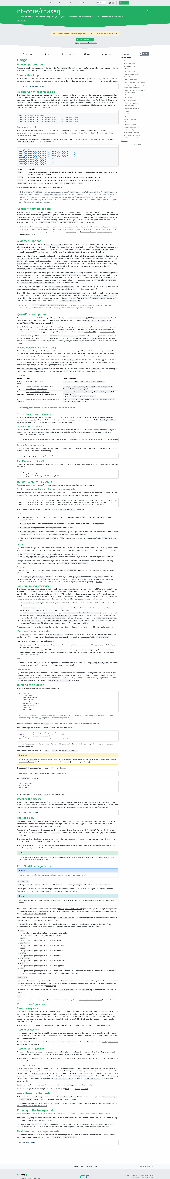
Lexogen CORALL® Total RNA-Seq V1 (37, 392)
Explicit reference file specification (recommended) (135, 91)
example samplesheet (27, 187)
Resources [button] (62, 3)
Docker (60, 940)
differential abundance (66, 652)
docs (82, 70)
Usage (49, 54)
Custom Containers (130, 124)
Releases (126, 54)
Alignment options (129, 77)
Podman (60, 951)
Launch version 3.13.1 (86, 39)
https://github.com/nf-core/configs (71, 909)
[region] (67, 439)
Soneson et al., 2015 (107, 332)
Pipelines (53, 3)
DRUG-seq (101, 417)
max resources (58, 1025)
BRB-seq (109, 417)
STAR (40, 244)
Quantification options (130, 79)
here (110, 1016)
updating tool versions (110, 1042)
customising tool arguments (97, 1058)
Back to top (124, 141)
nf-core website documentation (90, 1000)
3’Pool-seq (93, 417)
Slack (67, 1089)
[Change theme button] (113, 3)
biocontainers (63, 1035)
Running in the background (132, 135)
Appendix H (34, 394)
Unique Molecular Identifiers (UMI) (135, 82)
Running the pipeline (130, 100)
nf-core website (37, 485)
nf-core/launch (58, 794)
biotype (35, 329)
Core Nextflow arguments (131, 108)
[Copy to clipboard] (116, 85)
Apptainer (60, 966)
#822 (103, 338)
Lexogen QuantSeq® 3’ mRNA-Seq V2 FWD (39, 387)
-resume (127, 113)
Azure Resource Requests (131, 132)
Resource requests (130, 122)
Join (124, 3)
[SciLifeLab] (90, 1177)
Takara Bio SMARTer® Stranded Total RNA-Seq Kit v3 (43, 399)
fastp (64, 217)
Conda (59, 971)
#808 (71, 665)
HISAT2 (54, 252)
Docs (71, 3)
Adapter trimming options (131, 74)
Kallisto (84, 256)
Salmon (91, 247)
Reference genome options (132, 87)
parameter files (69, 845)
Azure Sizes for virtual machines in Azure (32, 1106)
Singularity (61, 945)
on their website (59, 430)
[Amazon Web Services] (83, 1177)
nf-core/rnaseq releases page (39, 830)
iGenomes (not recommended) (134, 95)
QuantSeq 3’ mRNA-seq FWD (44, 420)
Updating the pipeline (131, 103)
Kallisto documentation (69, 283)
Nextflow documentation (36, 1085)
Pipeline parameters (129, 63)
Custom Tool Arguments (132, 127)
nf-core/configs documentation (34, 914)
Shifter (59, 956)
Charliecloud (61, 961)
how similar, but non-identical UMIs (69, 369)
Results (107, 54)
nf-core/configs (129, 130)
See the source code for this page (85, 1167)
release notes (71, 232)
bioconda (73, 1035)
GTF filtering (128, 97)
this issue (99, 582)
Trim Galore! (21, 212)
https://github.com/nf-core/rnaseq (86, 43)
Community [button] (81, 3)
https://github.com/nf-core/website (143, 1177)
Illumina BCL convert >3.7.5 (34, 381)
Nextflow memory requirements (133, 138)
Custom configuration (130, 119)
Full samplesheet (130, 71)
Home (44, 3)
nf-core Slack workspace (68, 627)
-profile (127, 111)
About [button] (92, 3)
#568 (22, 540)
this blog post (51, 986)
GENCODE (33, 570)
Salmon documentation (25, 277)
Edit (151, 11)
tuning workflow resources (77, 1025)
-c (126, 116)
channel (81, 1089)
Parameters (69, 54)
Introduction (29, 54)
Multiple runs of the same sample (134, 69)
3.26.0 (114, 34)
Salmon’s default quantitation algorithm (31, 448)
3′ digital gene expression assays (135, 85)
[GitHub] (110, 3)
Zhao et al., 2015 (90, 332)
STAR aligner (109, 430)
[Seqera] (80, 1177)
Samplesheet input (129, 66)
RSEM (86, 249)
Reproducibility (129, 105)
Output (89, 54)
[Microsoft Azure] (87, 1177)
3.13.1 (145, 54)
